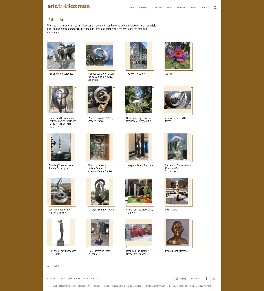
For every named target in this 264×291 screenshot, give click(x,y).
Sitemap (94, 278)
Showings (182, 7)
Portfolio (144, 7)
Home (85, 278)
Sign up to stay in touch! (189, 278)
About (132, 7)
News (169, 7)
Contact (205, 7)
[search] (215, 7)
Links (193, 7)
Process (158, 7)
